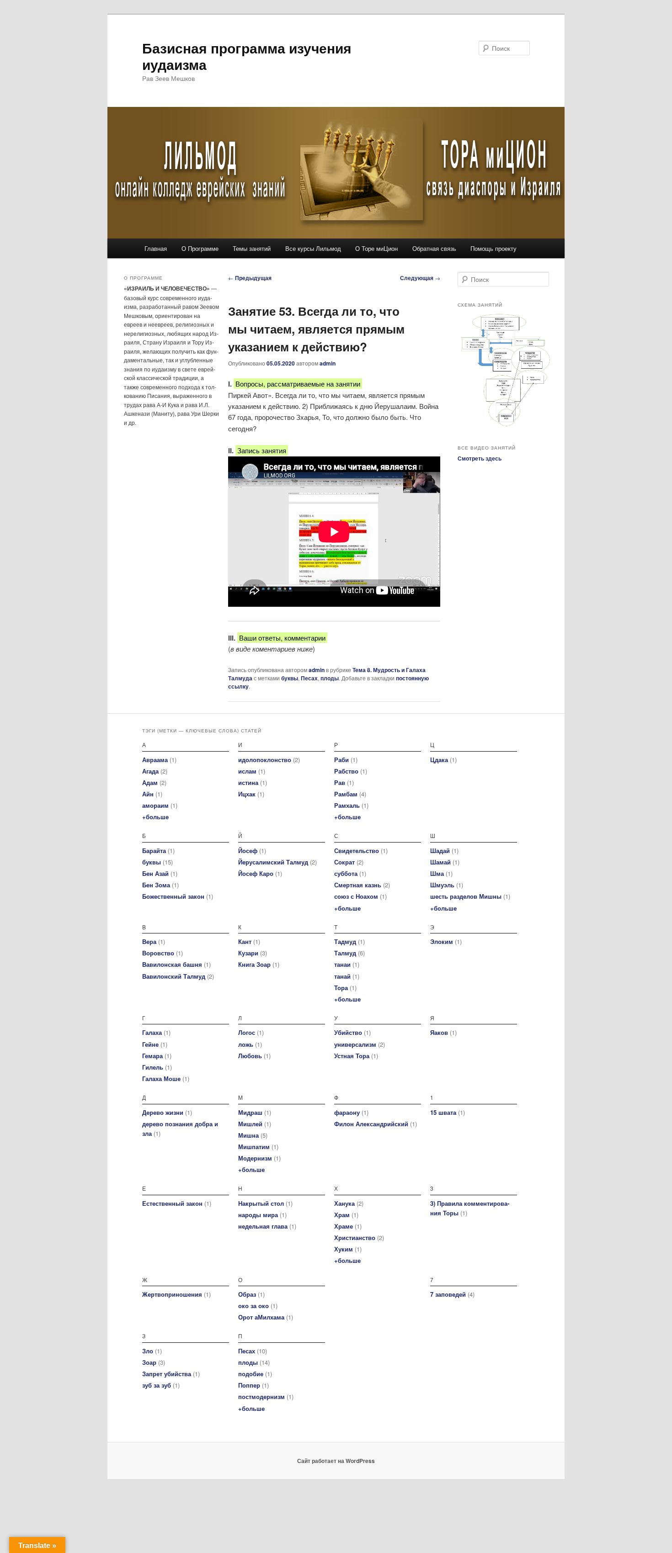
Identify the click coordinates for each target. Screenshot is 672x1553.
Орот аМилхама (261, 1317)
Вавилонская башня (172, 964)
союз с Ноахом (356, 896)
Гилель (152, 1067)
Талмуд (345, 953)
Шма (437, 873)
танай (342, 976)
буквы (289, 678)
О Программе (200, 248)
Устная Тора (351, 1055)
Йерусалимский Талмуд (273, 862)
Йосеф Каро (255, 873)
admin (328, 363)
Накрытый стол (261, 1203)
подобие (250, 1373)
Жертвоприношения (172, 1294)
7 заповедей (448, 1294)
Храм (342, 1214)
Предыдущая (250, 278)
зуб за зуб (156, 1385)
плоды (329, 678)
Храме (343, 1226)
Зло (147, 1350)
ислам (247, 771)
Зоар (149, 1362)
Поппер (249, 1385)
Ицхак (247, 794)
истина (248, 782)
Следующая (420, 278)
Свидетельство (356, 850)
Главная (155, 248)
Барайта (154, 850)
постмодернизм (261, 1396)
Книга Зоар (254, 964)
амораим (155, 805)
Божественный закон (173, 896)
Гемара (152, 1055)
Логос (246, 1032)
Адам (150, 782)
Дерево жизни (162, 1112)
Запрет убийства (166, 1373)
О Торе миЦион (376, 248)
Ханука (344, 1203)
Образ (247, 1294)
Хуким (343, 1249)
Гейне (150, 1044)
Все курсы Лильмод (313, 248)
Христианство (354, 1237)
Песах (309, 678)
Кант (244, 941)
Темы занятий (252, 248)
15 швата (443, 1112)
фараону (347, 1112)
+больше (155, 816)
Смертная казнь (357, 884)
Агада (150, 771)
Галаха (152, 1032)
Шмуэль (442, 884)
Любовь (250, 1055)
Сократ (344, 862)
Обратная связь (434, 248)
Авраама (155, 759)
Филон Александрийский (371, 1123)
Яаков (439, 1032)
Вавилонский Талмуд (173, 976)
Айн (148, 794)
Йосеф (247, 850)
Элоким (441, 941)
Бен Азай (155, 873)
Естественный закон (172, 1203)
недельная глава (263, 1226)
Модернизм (255, 1158)
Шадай (440, 850)
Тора (341, 987)
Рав (339, 782)
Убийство (348, 1032)
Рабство (346, 771)
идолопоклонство (264, 759)
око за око (253, 1305)
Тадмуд (345, 941)
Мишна (248, 1135)
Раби (341, 759)
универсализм (355, 1044)
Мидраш (250, 1112)
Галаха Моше (161, 1078)
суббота (345, 873)
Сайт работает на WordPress (336, 1461)
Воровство (158, 953)
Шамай (440, 862)
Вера (149, 941)
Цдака (439, 759)
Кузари (248, 953)
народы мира (258, 1214)
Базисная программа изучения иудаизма (247, 56)
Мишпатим (254, 1146)
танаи (342, 964)
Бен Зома (156, 884)
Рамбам (345, 794)
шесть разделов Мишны (465, 896)
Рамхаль (347, 805)
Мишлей (250, 1123)
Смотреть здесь (479, 458)
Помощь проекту (493, 248)
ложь (245, 1044)
